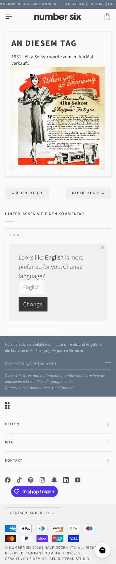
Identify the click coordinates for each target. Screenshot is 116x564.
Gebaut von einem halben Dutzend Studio (47, 559)
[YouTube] (77, 480)
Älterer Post (27, 193)
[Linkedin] (66, 480)
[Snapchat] (54, 480)
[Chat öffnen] (102, 550)
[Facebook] (8, 480)
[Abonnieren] (106, 362)
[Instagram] (42, 480)
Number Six (20, 547)
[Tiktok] (19, 480)
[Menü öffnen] (14, 17)
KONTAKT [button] (14, 460)
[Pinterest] (30, 480)
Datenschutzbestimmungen (27, 388)
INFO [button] (9, 442)
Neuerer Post (88, 193)
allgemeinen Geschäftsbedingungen (34, 381)
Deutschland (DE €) (29, 513)
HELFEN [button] (12, 424)
